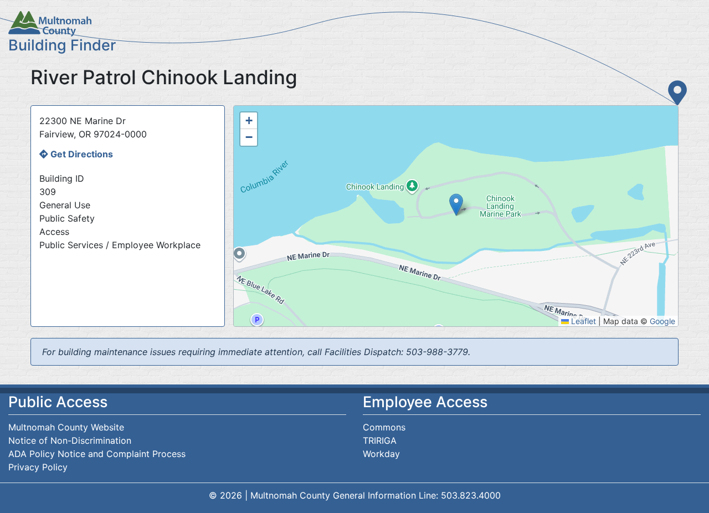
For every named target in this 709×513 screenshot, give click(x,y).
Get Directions (81, 154)
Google (662, 321)
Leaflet (582, 321)
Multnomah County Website (66, 427)
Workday (381, 453)
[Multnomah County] (354, 24)
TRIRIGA (380, 440)
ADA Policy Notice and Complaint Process (97, 453)
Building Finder (62, 45)
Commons (384, 427)
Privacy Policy (38, 467)
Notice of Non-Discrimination (69, 440)
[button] (456, 204)
